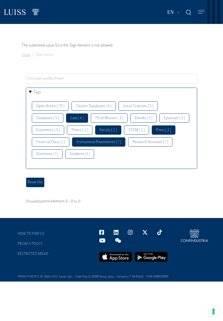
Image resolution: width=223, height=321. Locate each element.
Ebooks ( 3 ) (143, 118)
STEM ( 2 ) (136, 130)
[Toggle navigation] (201, 12)
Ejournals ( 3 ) (174, 118)
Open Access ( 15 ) (50, 106)
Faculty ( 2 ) (108, 130)
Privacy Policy (30, 244)
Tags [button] (37, 92)
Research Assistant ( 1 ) (150, 142)
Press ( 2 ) (163, 130)
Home (26, 55)
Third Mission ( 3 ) (109, 118)
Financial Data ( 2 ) (50, 142)
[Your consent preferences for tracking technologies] (213, 311)
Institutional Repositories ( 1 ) (98, 142)
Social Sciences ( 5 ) (138, 106)
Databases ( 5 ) (47, 118)
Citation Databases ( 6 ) (94, 106)
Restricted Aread (33, 254)
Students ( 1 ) (80, 154)
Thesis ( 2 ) (79, 130)
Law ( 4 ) (77, 118)
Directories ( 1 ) (47, 154)
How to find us (31, 234)
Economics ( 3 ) (48, 130)
